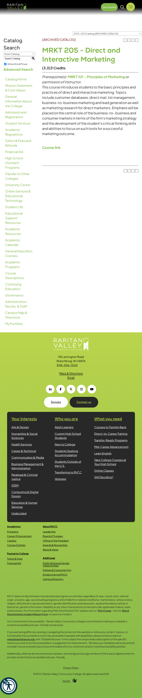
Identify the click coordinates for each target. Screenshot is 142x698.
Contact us (84, 402)
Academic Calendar (12, 242)
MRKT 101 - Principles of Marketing (96, 77)
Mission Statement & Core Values (18, 87)
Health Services (21, 444)
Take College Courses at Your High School (110, 462)
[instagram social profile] (81, 389)
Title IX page (104, 610)
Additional (49, 558)
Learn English (103, 453)
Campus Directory (53, 579)
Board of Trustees (53, 536)
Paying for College (18, 553)
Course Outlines (16, 545)
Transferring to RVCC (68, 472)
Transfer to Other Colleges (17, 176)
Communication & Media (27, 457)
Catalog (11, 540)
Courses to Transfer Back (110, 427)
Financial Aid (14, 152)
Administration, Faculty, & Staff (16, 304)
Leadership (49, 531)
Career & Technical (23, 451)
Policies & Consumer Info (57, 570)
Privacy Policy (71, 667)
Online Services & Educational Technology (18, 195)
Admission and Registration (15, 114)
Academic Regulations (14, 132)
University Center (17, 185)
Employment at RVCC (55, 574)
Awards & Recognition (55, 545)
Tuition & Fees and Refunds (18, 143)
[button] (8, 686)
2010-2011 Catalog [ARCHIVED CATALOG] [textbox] (96, 33)
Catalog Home (16, 79)
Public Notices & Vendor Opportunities (56, 564)
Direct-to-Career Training (110, 433)
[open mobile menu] (130, 7)
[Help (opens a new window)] (136, 40)
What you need (108, 418)
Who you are (66, 418)
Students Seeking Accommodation (66, 453)
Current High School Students (68, 436)
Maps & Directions (71, 373)
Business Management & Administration (27, 466)
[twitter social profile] (71, 389)
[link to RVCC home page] (71, 344)
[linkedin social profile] (50, 389)
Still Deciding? (103, 477)
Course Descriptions (14, 275)
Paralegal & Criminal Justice (24, 477)
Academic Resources (13, 231)
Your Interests (24, 418)
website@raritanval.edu (21, 639)
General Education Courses (18, 253)
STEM (15, 485)
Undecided (18, 513)
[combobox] (107, 33)
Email (71, 377)
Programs (12, 531)
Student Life (14, 207)
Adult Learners (64, 427)
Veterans (60, 479)
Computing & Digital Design (24, 494)
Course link (51, 147)
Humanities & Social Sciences (24, 436)
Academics (14, 526)
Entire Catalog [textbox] (12, 54)
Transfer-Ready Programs (110, 440)
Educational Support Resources (14, 218)
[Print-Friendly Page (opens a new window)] (132, 40)
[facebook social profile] (60, 389)
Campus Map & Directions (16, 315)
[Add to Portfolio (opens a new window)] (125, 40)
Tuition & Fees (15, 558)
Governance (14, 295)
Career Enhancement (19, 536)
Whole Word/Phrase (17, 64)
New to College (65, 444)
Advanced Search (18, 69)
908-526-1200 (67, 365)
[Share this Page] (129, 40)
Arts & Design (20, 427)
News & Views (50, 549)
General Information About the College (18, 101)
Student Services (17, 123)
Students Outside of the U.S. (68, 464)
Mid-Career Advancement (111, 447)
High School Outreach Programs (14, 162)
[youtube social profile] (91, 389)
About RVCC (50, 526)
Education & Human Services (24, 505)
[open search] (122, 7)
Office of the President (56, 540)
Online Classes (104, 470)
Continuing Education (13, 286)
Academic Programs (12, 264)
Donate (56, 402)
